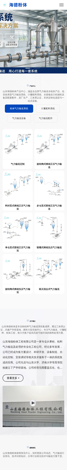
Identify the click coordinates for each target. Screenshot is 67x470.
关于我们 (32, 321)
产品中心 (32, 86)
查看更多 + (13, 378)
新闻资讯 (32, 448)
